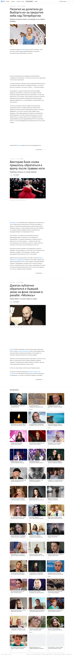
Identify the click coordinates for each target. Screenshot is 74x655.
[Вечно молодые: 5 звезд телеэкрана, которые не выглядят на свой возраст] (37, 587)
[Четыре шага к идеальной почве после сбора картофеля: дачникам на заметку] (55, 587)
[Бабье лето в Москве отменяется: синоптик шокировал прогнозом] (55, 494)
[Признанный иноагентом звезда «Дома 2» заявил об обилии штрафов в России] (18, 643)
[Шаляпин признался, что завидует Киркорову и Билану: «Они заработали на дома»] (37, 643)
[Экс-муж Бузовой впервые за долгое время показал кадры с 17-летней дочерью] (18, 569)
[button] (28, 34)
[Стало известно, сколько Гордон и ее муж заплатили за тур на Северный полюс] (55, 643)
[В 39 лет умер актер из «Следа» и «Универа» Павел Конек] (55, 550)
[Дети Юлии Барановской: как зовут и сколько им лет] (18, 587)
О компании (5, 654)
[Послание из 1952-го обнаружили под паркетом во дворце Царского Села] (37, 402)
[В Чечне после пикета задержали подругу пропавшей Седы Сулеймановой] (37, 624)
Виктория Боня (14, 222)
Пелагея (22, 49)
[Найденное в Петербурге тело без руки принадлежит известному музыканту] (37, 476)
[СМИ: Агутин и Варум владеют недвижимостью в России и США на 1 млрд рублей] (55, 513)
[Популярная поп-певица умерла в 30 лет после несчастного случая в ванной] (18, 420)
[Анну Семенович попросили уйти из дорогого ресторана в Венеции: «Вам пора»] (37, 439)
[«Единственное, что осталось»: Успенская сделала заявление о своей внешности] (18, 550)
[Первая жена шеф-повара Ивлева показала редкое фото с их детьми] (18, 476)
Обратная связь (69, 654)
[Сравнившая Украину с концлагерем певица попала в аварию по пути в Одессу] (37, 457)
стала (19, 145)
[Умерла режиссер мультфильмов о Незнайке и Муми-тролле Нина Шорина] (37, 606)
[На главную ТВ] (4, 1)
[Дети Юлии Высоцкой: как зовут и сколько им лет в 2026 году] (18, 513)
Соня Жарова (16, 174)
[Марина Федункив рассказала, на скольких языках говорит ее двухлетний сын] (55, 606)
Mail (2, 654)
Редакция (28, 654)
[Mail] (2, 1)
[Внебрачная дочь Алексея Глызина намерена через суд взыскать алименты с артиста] (18, 457)
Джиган (12, 349)
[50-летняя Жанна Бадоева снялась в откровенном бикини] (55, 624)
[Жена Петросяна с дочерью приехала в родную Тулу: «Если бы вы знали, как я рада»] (37, 550)
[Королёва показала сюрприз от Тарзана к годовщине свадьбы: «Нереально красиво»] (55, 457)
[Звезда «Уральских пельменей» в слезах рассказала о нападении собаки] (18, 532)
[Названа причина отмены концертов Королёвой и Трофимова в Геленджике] (18, 439)
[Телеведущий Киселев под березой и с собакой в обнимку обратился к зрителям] (55, 402)
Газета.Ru (23, 6)
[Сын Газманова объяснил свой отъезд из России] (18, 402)
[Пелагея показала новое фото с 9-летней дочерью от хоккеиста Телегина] (18, 494)
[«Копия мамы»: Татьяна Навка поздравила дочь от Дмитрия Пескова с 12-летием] (37, 569)
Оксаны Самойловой (23, 351)
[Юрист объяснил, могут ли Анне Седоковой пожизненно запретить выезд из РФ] (18, 606)
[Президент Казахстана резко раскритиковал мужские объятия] (55, 569)
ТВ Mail (22, 158)
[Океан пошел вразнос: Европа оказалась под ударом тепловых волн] (55, 420)
